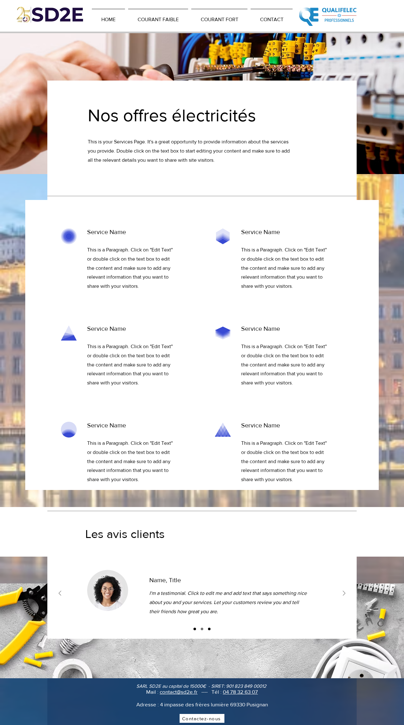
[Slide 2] (202, 629)
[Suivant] (344, 594)
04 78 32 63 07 (240, 692)
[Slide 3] (209, 629)
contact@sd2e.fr (179, 692)
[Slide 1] (194, 629)
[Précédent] (60, 594)
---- (204, 692)
